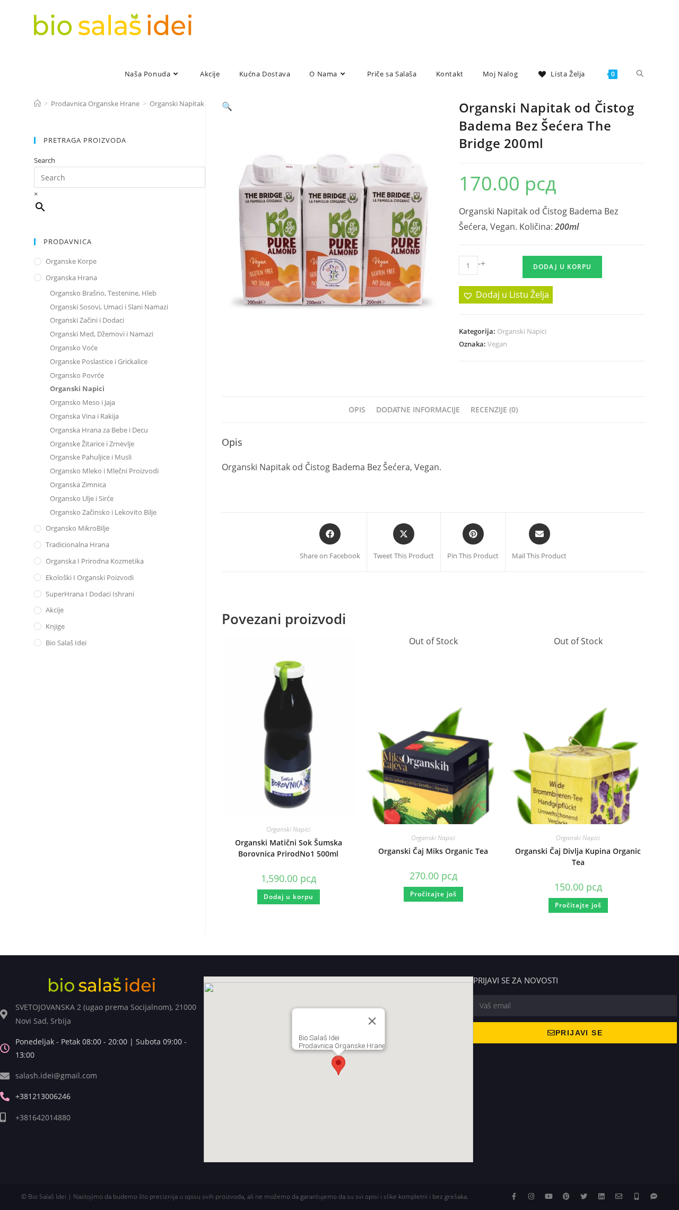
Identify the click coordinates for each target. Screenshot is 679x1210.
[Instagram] (531, 1196)
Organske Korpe (71, 261)
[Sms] (653, 1196)
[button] (227, 106)
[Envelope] (618, 1196)
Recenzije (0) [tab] (494, 409)
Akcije (55, 610)
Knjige (55, 626)
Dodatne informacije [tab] (418, 409)
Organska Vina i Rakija (84, 416)
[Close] (372, 1021)
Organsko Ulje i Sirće (82, 498)
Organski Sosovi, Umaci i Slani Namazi (109, 307)
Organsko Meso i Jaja (82, 402)
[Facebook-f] (513, 1196)
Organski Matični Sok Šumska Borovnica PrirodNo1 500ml (288, 848)
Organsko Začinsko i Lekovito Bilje (103, 512)
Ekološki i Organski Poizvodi (90, 577)
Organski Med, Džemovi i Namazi (101, 334)
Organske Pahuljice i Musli (91, 457)
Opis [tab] (357, 409)
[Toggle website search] (640, 74)
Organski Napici (521, 331)
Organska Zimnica (78, 484)
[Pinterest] (566, 1196)
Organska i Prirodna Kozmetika (95, 561)
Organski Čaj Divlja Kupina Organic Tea (578, 856)
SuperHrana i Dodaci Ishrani (90, 594)
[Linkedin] (601, 1196)
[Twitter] (583, 1196)
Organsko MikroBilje (77, 528)
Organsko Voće (74, 347)
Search (44, 160)
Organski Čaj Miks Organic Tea (433, 851)
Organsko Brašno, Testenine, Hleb (103, 293)
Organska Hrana (71, 277)
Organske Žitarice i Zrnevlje (92, 443)
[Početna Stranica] (37, 103)
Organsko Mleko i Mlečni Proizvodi (104, 471)
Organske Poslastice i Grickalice (98, 361)
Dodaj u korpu (562, 266)
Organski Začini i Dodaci (87, 320)
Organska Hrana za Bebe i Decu (99, 430)
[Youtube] (548, 1196)
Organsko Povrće (77, 375)
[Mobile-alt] (636, 1196)
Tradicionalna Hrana (77, 544)
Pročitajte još (433, 893)
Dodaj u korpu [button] (289, 896)
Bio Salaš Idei (66, 642)
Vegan (497, 344)
